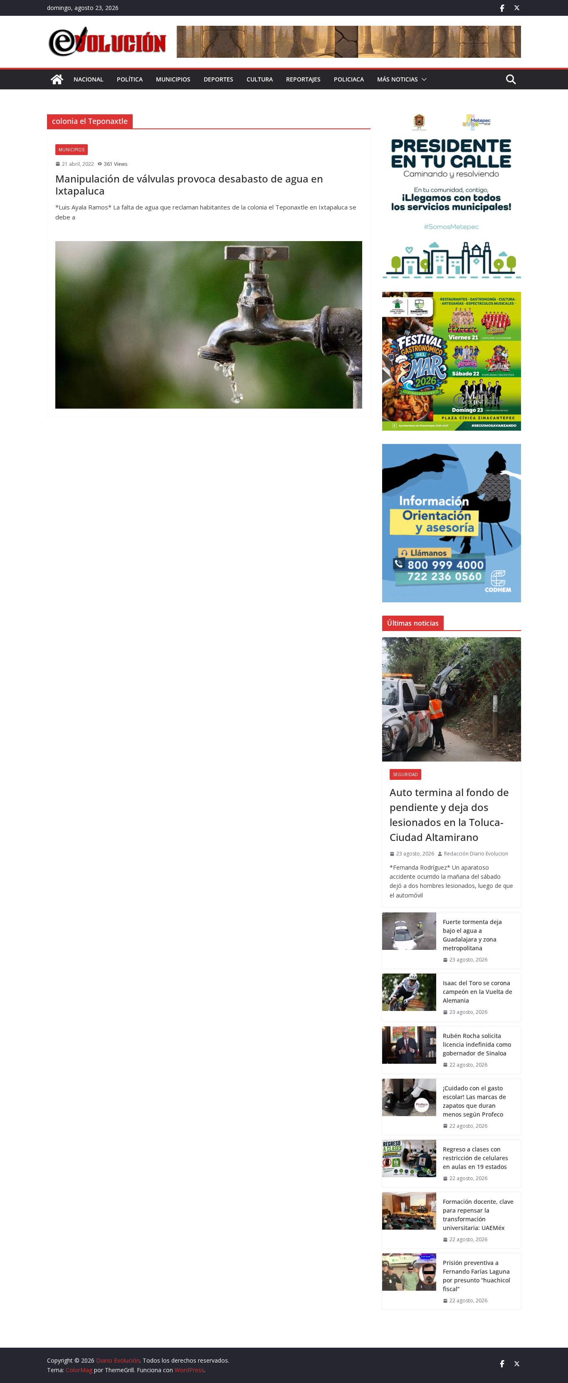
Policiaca (349, 79)
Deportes (218, 79)
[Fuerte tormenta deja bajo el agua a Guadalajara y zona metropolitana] (409, 940)
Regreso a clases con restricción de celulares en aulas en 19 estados (476, 1158)
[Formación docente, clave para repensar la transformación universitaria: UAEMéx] (409, 1220)
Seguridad (405, 774)
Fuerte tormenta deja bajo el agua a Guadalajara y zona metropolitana (472, 935)
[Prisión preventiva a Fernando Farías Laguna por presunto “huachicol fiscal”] (409, 1281)
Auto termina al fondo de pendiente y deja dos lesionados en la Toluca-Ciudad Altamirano (449, 814)
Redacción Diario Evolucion (476, 853)
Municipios (173, 79)
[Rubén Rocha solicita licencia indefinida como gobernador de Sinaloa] (409, 1050)
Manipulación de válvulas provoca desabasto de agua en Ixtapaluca (189, 184)
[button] (422, 79)
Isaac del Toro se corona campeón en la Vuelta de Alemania (477, 991)
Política (130, 79)
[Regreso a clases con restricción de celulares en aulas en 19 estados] (409, 1163)
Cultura (260, 79)
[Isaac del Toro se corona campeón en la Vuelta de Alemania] (409, 997)
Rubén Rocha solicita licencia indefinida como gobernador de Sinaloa (477, 1044)
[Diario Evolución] (57, 79)
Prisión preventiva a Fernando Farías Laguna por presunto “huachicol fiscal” (476, 1276)
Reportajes (303, 79)
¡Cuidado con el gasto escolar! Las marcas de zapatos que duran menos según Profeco (474, 1101)
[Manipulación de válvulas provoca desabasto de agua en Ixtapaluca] (208, 325)
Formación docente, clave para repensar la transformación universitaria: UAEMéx (478, 1215)
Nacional (89, 79)
